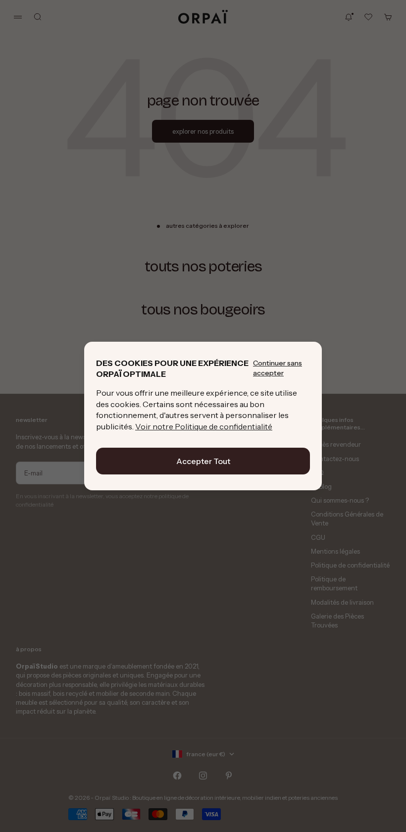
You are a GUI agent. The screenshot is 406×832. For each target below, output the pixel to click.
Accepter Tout (203, 461)
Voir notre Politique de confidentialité (203, 426)
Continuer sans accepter (277, 368)
